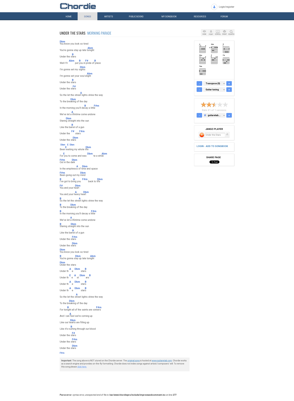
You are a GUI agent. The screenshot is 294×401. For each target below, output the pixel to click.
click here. (82, 366)
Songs (87, 16)
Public (136, 16)
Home (69, 16)
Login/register (226, 6)
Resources (200, 16)
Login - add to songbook (212, 146)
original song (133, 360)
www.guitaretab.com (162, 360)
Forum (224, 16)
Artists (108, 16)
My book (169, 16)
